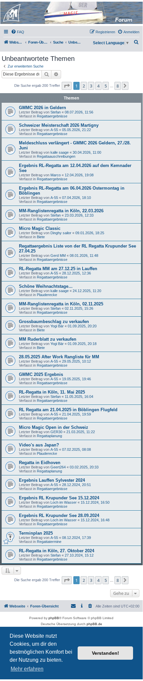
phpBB (53, 618)
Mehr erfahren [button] (27, 669)
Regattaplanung (49, 436)
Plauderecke (47, 295)
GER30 (56, 432)
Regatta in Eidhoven (39, 462)
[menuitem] (17, 32)
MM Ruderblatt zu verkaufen (47, 339)
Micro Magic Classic (39, 228)
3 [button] (91, 86)
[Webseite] (71, 13)
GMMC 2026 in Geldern (42, 107)
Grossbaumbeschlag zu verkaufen (54, 321)
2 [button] (84, 86)
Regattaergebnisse (52, 116)
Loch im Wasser (63, 502)
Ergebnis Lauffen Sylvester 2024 (52, 480)
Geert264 (58, 467)
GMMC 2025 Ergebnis (41, 374)
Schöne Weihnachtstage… (46, 286)
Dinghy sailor (60, 233)
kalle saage (59, 152)
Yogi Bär (57, 326)
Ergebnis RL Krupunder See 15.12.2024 (59, 497)
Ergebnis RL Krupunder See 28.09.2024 (59, 515)
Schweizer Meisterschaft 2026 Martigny (59, 125)
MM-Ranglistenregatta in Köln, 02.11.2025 (61, 303)
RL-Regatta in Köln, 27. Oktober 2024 (56, 550)
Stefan (55, 112)
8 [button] (117, 86)
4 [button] (98, 86)
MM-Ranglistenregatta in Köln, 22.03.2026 (61, 210)
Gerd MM (58, 255)
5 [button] (106, 86)
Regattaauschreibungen (56, 156)
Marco (55, 175)
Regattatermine (49, 542)
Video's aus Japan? (39, 444)
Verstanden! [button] (105, 653)
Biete (41, 237)
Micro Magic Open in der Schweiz (53, 427)
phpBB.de (94, 624)
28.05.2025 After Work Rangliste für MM (59, 356)
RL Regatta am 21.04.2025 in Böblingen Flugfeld (68, 409)
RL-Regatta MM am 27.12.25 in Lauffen (58, 268)
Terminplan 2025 (36, 533)
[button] (67, 86)
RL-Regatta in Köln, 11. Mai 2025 (52, 392)
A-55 (54, 130)
